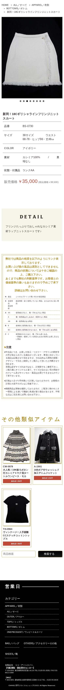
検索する (49, 553)
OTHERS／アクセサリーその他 (40, 643)
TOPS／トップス (14, 622)
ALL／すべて (20, 5)
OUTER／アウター (15, 617)
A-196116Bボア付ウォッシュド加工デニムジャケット (46, 469)
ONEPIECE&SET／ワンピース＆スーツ (25, 632)
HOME (5, 5)
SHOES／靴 (11, 654)
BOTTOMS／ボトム (16, 8)
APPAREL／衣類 (40, 5)
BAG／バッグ (12, 643)
